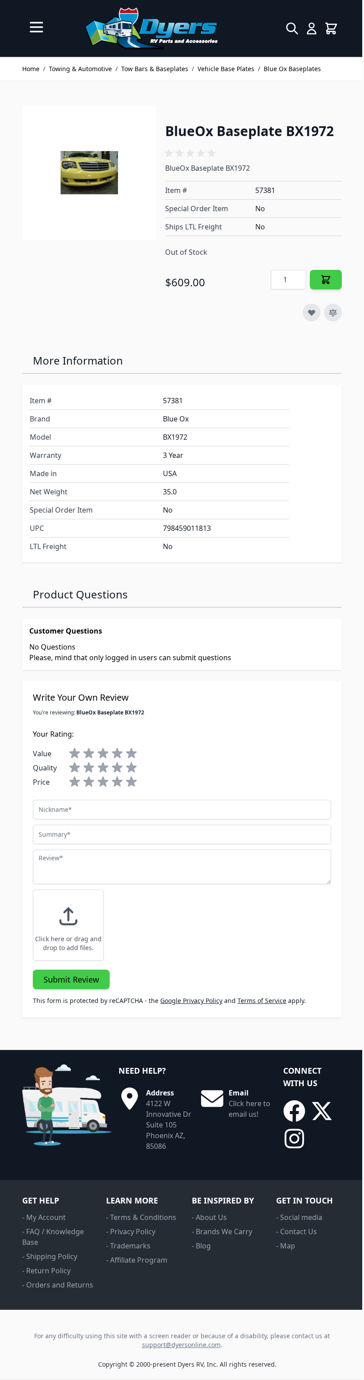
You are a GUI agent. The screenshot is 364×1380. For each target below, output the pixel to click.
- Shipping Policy (49, 1256)
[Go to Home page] (151, 28)
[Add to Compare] (333, 312)
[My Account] (312, 28)
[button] (191, 153)
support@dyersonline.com (181, 1344)
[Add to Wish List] (311, 312)
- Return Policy (46, 1271)
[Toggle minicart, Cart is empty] (331, 28)
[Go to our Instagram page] (294, 1138)
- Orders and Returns (57, 1285)
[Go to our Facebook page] (294, 1111)
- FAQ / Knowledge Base (53, 1237)
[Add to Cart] (326, 279)
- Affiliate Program (136, 1260)
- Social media (299, 1217)
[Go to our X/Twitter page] (322, 1111)
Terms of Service (261, 1000)
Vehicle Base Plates (226, 68)
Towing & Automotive (80, 68)
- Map (285, 1246)
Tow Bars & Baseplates (154, 68)
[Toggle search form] (292, 28)
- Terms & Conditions (141, 1217)
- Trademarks (128, 1246)
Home (31, 68)
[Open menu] (36, 27)
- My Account (44, 1217)
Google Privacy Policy (191, 1000)
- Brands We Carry (222, 1231)
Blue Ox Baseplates (292, 68)
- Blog (201, 1246)
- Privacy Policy (130, 1231)
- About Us (209, 1217)
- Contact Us (296, 1231)
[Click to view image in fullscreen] (89, 172)
